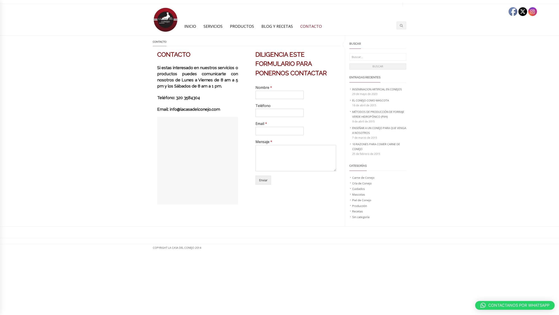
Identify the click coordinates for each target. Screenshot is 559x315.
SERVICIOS (213, 26)
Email (261, 123)
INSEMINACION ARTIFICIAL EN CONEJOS (377, 89)
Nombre (263, 87)
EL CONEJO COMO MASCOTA (370, 100)
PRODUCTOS (242, 26)
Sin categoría (360, 217)
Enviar (263, 180)
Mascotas (358, 194)
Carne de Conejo (363, 178)
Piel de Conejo (361, 200)
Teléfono (263, 105)
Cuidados (358, 189)
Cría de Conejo (362, 183)
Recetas (357, 211)
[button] (515, 305)
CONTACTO (311, 26)
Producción (359, 206)
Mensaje (263, 142)
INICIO (190, 26)
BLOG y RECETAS (277, 26)
